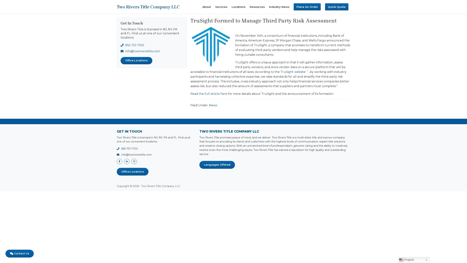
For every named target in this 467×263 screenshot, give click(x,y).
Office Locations (136, 60)
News (213, 105)
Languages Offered (217, 164)
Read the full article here (208, 94)
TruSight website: (293, 72)
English (409, 259)
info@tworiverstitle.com (142, 51)
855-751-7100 (134, 45)
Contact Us (21, 253)
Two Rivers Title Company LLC (148, 6)
